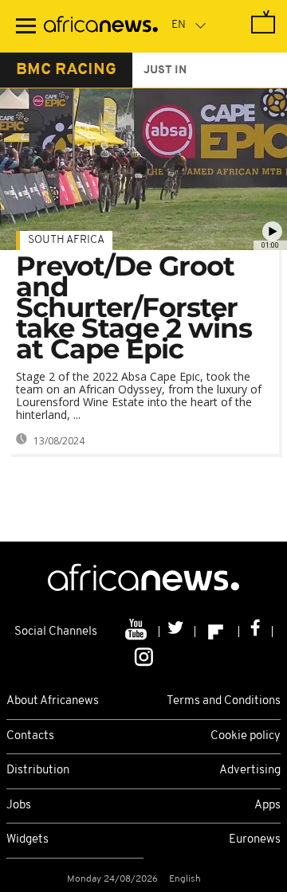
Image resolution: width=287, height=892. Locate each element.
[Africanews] (101, 26)
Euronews (255, 840)
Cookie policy (245, 736)
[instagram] (144, 656)
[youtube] (137, 631)
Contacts (30, 736)
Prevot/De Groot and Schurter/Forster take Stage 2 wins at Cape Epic (134, 307)
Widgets (27, 840)
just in (165, 70)
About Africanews (52, 701)
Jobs (18, 806)
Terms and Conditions (224, 701)
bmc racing (66, 70)
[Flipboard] (217, 631)
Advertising (250, 771)
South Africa (66, 240)
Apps (267, 806)
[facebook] (256, 631)
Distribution (37, 771)
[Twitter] (177, 631)
